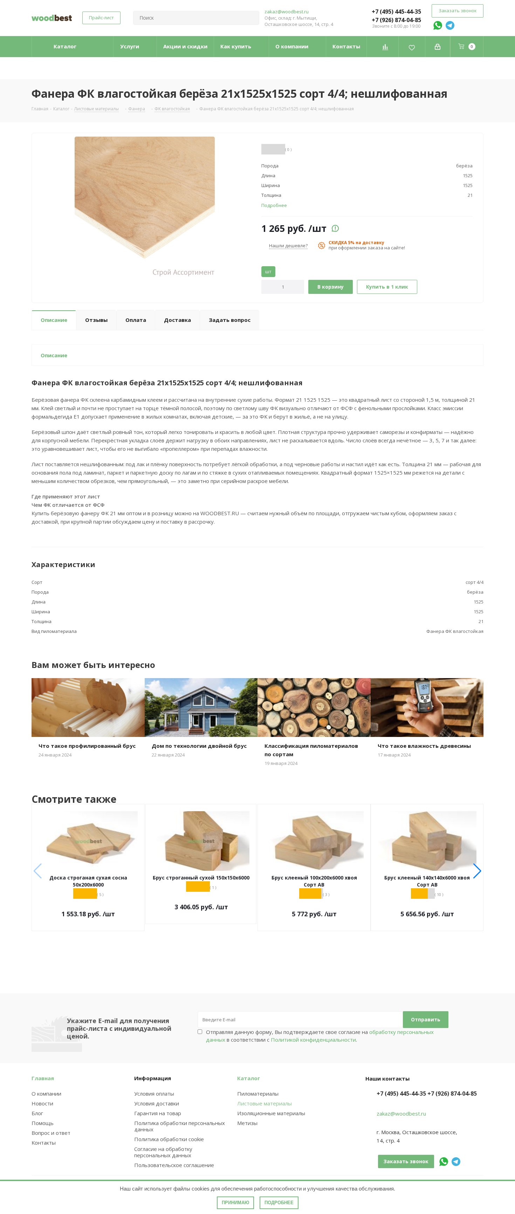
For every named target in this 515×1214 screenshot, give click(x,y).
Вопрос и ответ (51, 1132)
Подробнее (279, 1202)
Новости (42, 1103)
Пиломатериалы (258, 1093)
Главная (43, 1078)
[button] (477, 871)
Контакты (44, 1142)
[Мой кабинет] (437, 46)
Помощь (43, 1122)
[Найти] (250, 18)
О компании (46, 1093)
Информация (152, 1078)
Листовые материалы (264, 1103)
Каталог (248, 1078)
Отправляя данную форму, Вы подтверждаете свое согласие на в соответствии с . (320, 1035)
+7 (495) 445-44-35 (396, 11)
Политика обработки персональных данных (179, 1126)
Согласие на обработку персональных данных (163, 1152)
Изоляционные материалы (271, 1113)
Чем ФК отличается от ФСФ (68, 504)
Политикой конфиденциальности (313, 1039)
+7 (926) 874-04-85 (396, 20)
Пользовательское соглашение (174, 1164)
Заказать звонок (457, 10)
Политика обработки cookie (169, 1139)
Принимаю (235, 1202)
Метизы (247, 1122)
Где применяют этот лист (66, 496)
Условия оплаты (154, 1093)
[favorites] (412, 46)
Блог (37, 1113)
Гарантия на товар (157, 1113)
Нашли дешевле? (288, 245)
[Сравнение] (385, 46)
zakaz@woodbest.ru (287, 11)
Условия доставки (156, 1103)
